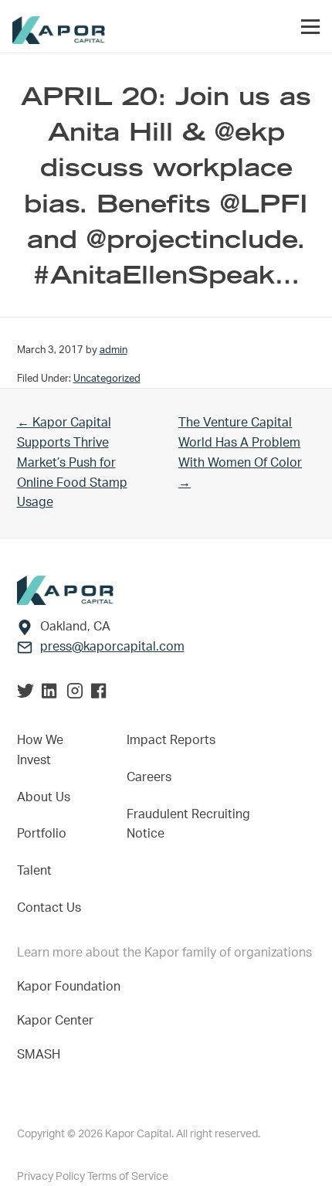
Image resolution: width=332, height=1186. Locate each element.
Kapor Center (58, 1020)
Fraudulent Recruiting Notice (188, 824)
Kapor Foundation (72, 986)
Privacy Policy (52, 1176)
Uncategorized (107, 378)
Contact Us (49, 908)
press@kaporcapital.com (112, 647)
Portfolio (41, 833)
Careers (149, 777)
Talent (34, 871)
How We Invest (40, 750)
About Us (43, 797)
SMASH (38, 1054)
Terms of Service (127, 1176)
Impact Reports (171, 740)
